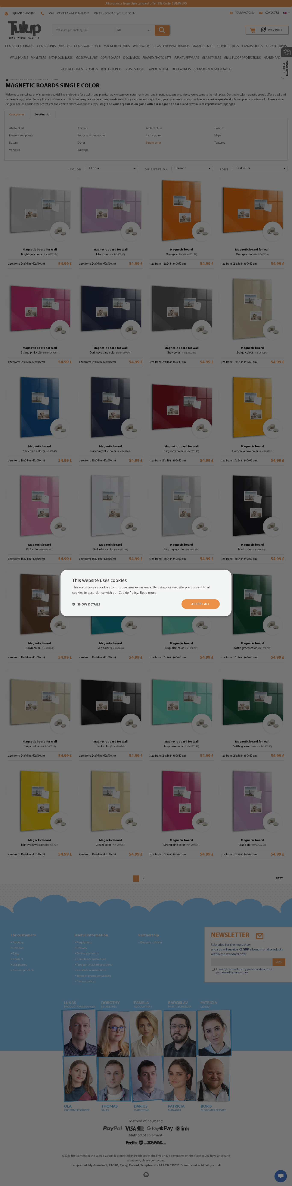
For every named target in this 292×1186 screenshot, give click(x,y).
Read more (148, 592)
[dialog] (146, 593)
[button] (86, 604)
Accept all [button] (200, 604)
